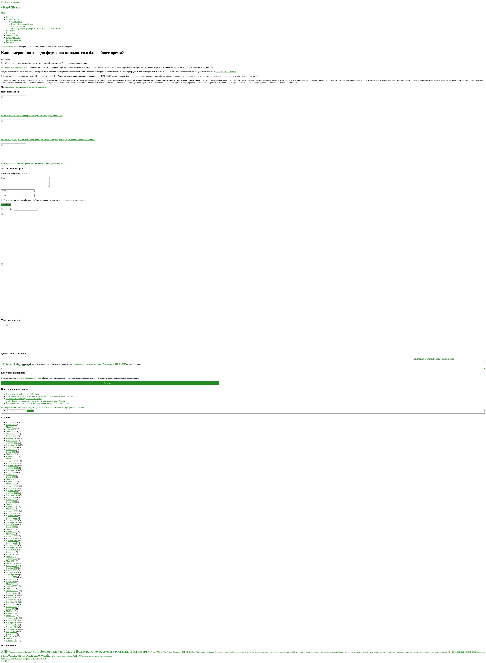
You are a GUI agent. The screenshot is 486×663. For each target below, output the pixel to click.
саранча (24, 656)
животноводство (264, 652)
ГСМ (164, 652)
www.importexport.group (226, 72)
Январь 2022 (11, 538)
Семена (229, 652)
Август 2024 (11, 472)
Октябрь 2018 (12, 627)
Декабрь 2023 (12, 491)
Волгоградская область (58, 651)
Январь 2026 (11, 436)
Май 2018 (10, 638)
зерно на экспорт (283, 652)
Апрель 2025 (11, 456)
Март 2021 (10, 561)
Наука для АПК (13, 38)
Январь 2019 (11, 620)
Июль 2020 (11, 579)
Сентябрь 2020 (12, 575)
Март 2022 (10, 534)
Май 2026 (10, 427)
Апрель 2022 (11, 531)
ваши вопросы (33, 378)
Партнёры (10, 33)
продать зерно (470, 651)
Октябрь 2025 (12, 443)
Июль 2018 (11, 634)
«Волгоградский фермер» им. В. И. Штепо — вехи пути (35, 28)
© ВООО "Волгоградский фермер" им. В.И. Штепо (23, 658)
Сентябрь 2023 (12, 495)
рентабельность (11, 655)
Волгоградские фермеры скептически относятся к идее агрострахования (37, 403)
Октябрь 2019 (12, 600)
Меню (3, 13)
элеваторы (108, 656)
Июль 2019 (11, 607)
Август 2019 (11, 604)
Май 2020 (10, 584)
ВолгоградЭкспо (39, 87)
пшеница (481, 652)
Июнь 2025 (11, 452)
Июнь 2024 (11, 477)
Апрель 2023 (11, 506)
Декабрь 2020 (12, 568)
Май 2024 (10, 479)
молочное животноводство (399, 652)
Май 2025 (10, 454)
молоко (383, 652)
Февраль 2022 (12, 536)
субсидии (70, 656)
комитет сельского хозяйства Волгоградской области (321, 652)
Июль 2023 (11, 500)
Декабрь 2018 (12, 622)
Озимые (210, 652)
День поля (177, 652)
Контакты (10, 42)
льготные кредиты (373, 652)
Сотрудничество (18, 26)
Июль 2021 (11, 552)
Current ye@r (7, 209)
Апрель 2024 (11, 481)
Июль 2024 (11, 475)
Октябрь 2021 (12, 545)
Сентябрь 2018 (12, 629)
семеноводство (61, 656)
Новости (11, 46)
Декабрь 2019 (12, 595)
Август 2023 (11, 497)
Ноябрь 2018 (11, 625)
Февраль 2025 (12, 461)
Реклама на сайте (13, 40)
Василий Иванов (31, 652)
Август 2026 (11, 422)
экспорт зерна (99, 656)
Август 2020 (11, 577)
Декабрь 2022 (12, 516)
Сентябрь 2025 (12, 445)
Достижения (16, 22)
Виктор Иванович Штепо (22, 24)
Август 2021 (11, 550)
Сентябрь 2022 (12, 522)
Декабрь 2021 (12, 541)
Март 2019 (10, 616)
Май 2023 (10, 504)
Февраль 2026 (12, 434)
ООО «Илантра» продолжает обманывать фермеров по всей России (35, 401)
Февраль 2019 (12, 618)
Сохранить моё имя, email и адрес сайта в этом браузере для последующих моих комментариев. (45, 200)
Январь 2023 (11, 513)
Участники (11, 31)
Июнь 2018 (11, 636)
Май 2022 (10, 529)
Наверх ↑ (5, 661)
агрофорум (26, 87)
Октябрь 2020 (12, 572)
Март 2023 (10, 509)
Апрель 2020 (11, 586)
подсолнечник (442, 652)
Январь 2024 (11, 488)
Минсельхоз (201, 652)
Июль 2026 (11, 425)
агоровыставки (13, 87)
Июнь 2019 (11, 609)
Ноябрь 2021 (11, 543)
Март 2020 (10, 588)
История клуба (12, 19)
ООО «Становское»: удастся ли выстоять (24, 399)
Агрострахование (16, 652)
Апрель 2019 (11, 613)
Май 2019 (10, 611)
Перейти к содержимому (11, 2)
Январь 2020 (11, 593)
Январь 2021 (11, 566)
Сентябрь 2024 (12, 470)
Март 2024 (10, 484)
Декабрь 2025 (12, 438)
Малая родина (12, 35)
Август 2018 (11, 632)
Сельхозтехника (221, 652)
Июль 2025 (11, 450)
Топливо (235, 652)
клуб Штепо (293, 652)
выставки (255, 652)
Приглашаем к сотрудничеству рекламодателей (413, 359)
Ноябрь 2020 (11, 570)
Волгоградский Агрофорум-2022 (15, 67)
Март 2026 (10, 431)
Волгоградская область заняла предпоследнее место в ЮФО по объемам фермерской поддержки (42, 407)
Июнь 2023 (11, 502)
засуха (273, 652)
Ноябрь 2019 (11, 597)
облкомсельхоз (418, 652)
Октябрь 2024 (12, 468)
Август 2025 (11, 447)
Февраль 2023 (12, 511)
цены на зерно (89, 656)
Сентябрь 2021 (12, 547)
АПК (4, 651)
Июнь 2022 (11, 527)
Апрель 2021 (11, 559)
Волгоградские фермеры (94, 651)
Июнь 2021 (11, 554)
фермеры (78, 655)
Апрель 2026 (11, 429)
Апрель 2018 (11, 641)
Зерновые (187, 651)
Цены (241, 652)
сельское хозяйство (41, 655)
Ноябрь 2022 (11, 518)
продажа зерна (455, 651)
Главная (9, 17)
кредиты (357, 652)
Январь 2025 (11, 463)
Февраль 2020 (12, 591)
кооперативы (349, 652)
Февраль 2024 (12, 486)
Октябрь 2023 (12, 493)
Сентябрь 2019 (12, 602)
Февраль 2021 (12, 563)
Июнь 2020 (11, 581)
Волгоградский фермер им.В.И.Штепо (137, 651)
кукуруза (363, 652)
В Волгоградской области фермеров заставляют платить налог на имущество (39, 396)
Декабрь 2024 (12, 465)
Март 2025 (10, 459)
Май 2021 (10, 556)
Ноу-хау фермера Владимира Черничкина (24, 394)
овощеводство (430, 652)
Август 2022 (11, 525)
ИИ (194, 652)
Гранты (169, 652)
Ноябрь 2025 (11, 440)
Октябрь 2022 (12, 520)
